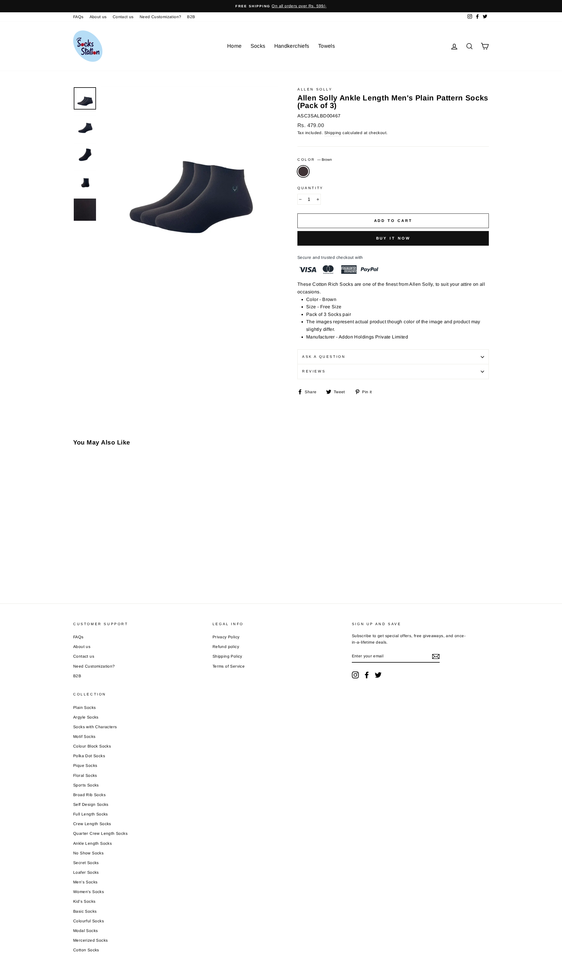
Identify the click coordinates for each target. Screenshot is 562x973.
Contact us (123, 17)
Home (234, 46)
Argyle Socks (86, 717)
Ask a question (323, 357)
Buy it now (393, 238)
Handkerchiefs (291, 46)
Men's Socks (85, 882)
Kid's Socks (84, 901)
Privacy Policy (226, 637)
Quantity (310, 188)
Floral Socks (85, 775)
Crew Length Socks (92, 824)
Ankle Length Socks (92, 843)
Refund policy (226, 646)
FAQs (78, 17)
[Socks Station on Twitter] (378, 674)
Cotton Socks (86, 950)
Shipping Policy (227, 656)
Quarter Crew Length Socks (100, 833)
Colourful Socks (88, 921)
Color (314, 160)
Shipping (332, 133)
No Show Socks (88, 853)
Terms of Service (229, 666)
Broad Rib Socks (89, 795)
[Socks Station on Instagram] (355, 674)
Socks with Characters (95, 727)
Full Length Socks (90, 814)
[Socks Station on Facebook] (366, 674)
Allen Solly (315, 89)
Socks (258, 46)
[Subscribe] (436, 656)
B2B (191, 17)
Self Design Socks (91, 804)
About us (98, 17)
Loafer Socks (86, 872)
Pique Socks (85, 765)
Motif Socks (84, 736)
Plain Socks (84, 707)
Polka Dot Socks (89, 756)
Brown (303, 171)
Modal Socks (85, 930)
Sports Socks (86, 785)
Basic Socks (85, 911)
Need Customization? (160, 17)
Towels (326, 46)
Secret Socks (86, 863)
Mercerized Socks (90, 940)
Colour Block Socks (92, 746)
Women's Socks (88, 892)
